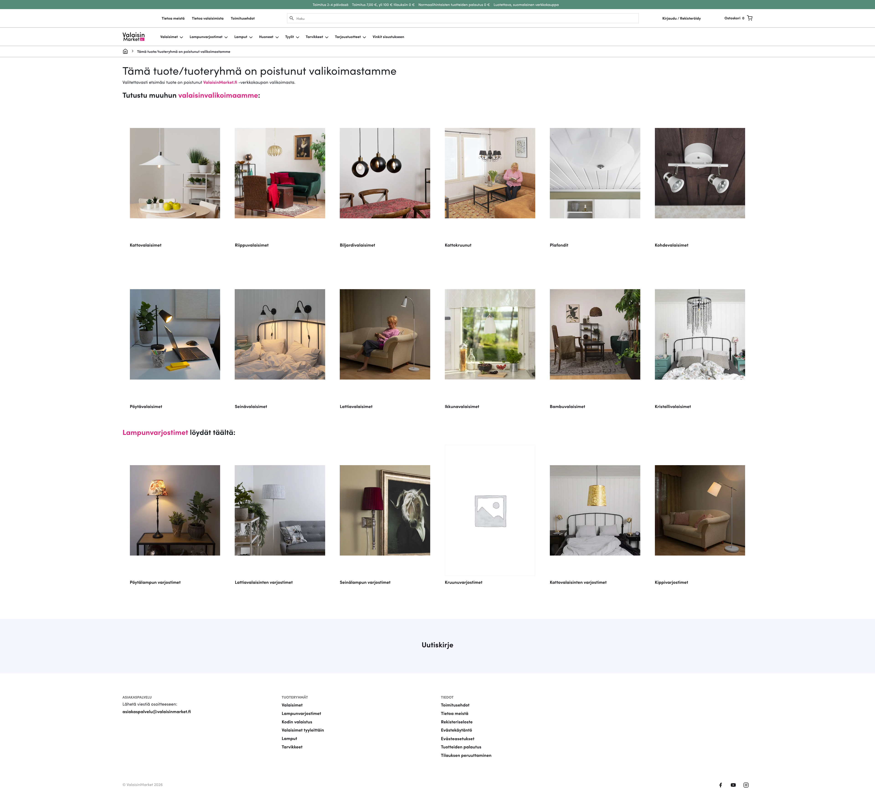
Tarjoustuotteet (348, 36)
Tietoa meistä (173, 18)
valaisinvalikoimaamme (218, 94)
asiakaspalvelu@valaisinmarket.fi (157, 711)
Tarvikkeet (314, 36)
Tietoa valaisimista (208, 18)
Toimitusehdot (243, 18)
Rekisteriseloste (457, 722)
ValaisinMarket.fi (220, 82)
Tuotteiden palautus (461, 747)
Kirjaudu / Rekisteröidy (681, 18)
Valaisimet (169, 36)
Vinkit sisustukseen (388, 36)
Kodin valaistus (297, 722)
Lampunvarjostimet (206, 36)
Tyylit (289, 36)
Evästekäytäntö (456, 730)
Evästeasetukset (457, 738)
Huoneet (266, 36)
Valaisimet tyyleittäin (303, 730)
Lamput (240, 36)
